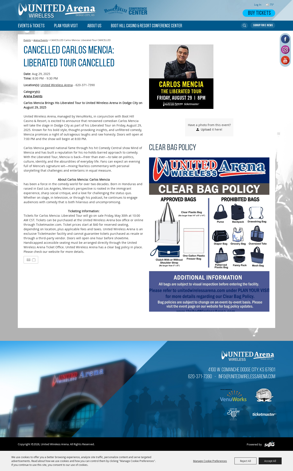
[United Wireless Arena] (57, 10)
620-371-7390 (200, 377)
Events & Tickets (31, 26)
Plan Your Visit (66, 26)
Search (244, 26)
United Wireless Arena (57, 85)
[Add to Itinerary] (34, 260)
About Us (94, 26)
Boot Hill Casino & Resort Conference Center (146, 26)
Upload (206, 129)
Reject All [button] (245, 461)
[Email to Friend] (28, 260)
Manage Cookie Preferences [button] (210, 461)
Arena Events (40, 40)
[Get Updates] (263, 25)
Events (27, 40)
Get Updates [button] (263, 25)
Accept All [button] (270, 461)
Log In (257, 4)
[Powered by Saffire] (269, 444)
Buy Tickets (259, 13)
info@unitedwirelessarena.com (247, 377)
